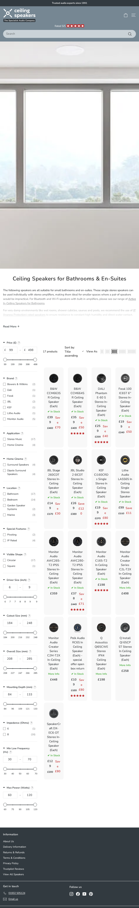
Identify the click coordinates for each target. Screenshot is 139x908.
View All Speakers (13, 874)
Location (12, 488)
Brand (10, 378)
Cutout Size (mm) (17, 615)
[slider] (5, 359)
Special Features (16, 529)
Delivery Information (14, 847)
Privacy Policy (10, 863)
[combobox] (69, 34)
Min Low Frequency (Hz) (16, 750)
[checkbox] (19, 384)
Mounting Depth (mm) (19, 687)
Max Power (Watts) (18, 787)
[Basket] (125, 15)
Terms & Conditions (14, 858)
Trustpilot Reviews (13, 869)
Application (13, 433)
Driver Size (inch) (17, 580)
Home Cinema (15, 459)
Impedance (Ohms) (18, 723)
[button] (77, 433)
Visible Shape (15, 554)
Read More (9, 326)
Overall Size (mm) (17, 651)
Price (11, 342)
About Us (8, 841)
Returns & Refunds (14, 852)
